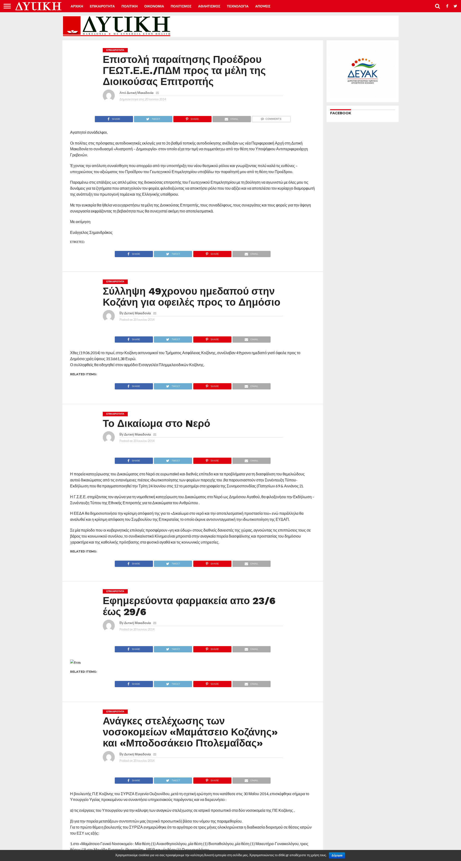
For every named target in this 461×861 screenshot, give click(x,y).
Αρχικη (77, 6)
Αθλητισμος (209, 6)
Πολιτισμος (181, 6)
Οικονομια (154, 6)
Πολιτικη (129, 6)
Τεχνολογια (238, 6)
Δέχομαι (337, 855)
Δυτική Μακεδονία (140, 93)
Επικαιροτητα (102, 6)
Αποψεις (262, 6)
